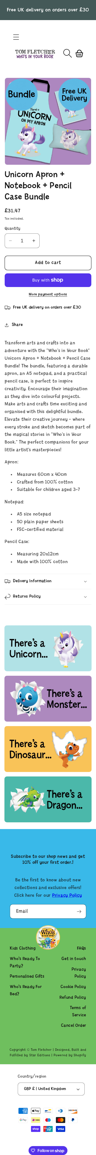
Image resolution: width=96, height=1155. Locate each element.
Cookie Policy (73, 987)
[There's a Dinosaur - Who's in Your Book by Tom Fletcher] (48, 771)
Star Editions (39, 1055)
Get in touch (74, 959)
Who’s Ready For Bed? (26, 990)
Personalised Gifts (27, 976)
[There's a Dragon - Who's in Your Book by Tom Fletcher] (48, 821)
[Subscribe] (79, 911)
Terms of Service (78, 1011)
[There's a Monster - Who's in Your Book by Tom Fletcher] (48, 720)
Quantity (12, 229)
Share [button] (17, 325)
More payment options (48, 294)
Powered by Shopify (70, 1055)
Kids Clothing (23, 948)
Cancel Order (73, 1026)
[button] (16, 37)
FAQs (81, 948)
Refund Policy (73, 997)
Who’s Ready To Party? (25, 962)
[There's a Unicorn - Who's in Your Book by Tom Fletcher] (48, 670)
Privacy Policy (67, 895)
